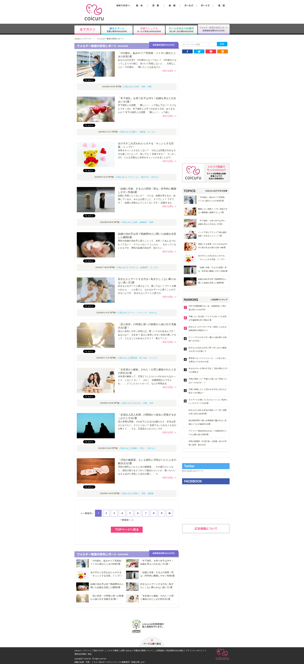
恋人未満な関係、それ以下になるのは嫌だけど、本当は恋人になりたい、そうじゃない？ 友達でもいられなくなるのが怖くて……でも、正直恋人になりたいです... (147, 425)
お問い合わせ (126, 650)
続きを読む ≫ (170, 71)
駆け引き (145, 177)
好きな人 (155, 177)
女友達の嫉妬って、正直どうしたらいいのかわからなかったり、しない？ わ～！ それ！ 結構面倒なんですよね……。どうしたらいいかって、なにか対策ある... (147, 380)
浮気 (143, 493)
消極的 (134, 448)
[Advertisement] (206, 110)
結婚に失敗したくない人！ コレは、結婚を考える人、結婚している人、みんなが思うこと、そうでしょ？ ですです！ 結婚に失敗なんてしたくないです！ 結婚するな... (147, 199)
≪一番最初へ (87, 513)
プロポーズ (133, 267)
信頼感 (142, 132)
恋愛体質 (133, 358)
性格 (143, 87)
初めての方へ (99, 650)
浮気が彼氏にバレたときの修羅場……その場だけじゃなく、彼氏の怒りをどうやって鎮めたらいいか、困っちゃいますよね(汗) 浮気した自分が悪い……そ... (147, 470)
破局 (151, 222)
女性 (151, 403)
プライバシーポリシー (195, 650)
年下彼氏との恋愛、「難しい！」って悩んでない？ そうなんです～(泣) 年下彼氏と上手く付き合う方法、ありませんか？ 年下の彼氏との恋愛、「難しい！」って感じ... (147, 108)
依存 (137, 87)
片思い (142, 448)
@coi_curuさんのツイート (193, 471)
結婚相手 (143, 222)
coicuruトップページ (82, 39)
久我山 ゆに (128, 87)
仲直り (136, 493)
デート (132, 313)
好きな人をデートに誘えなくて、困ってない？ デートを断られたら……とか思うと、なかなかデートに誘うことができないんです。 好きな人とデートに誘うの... (147, 289)
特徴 (149, 87)
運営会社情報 (80, 654)
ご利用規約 (159, 650)
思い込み (143, 358)
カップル (151, 132)
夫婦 (135, 222)
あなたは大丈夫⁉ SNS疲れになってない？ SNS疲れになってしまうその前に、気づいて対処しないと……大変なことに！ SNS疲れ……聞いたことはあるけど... (147, 63)
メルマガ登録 (112, 650)
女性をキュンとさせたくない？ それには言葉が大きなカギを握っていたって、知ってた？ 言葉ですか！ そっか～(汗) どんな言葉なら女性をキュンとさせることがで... (147, 154)
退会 (90, 654)
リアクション (133, 177)
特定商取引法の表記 (175, 650)
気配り (134, 132)
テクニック (142, 313)
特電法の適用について (143, 650)
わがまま (137, 403)
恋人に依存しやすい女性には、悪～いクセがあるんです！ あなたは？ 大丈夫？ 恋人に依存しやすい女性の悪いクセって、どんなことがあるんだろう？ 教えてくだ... (148, 335)
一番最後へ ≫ (127, 520)
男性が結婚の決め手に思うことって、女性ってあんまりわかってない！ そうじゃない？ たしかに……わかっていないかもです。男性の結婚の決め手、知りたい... (147, 244)
